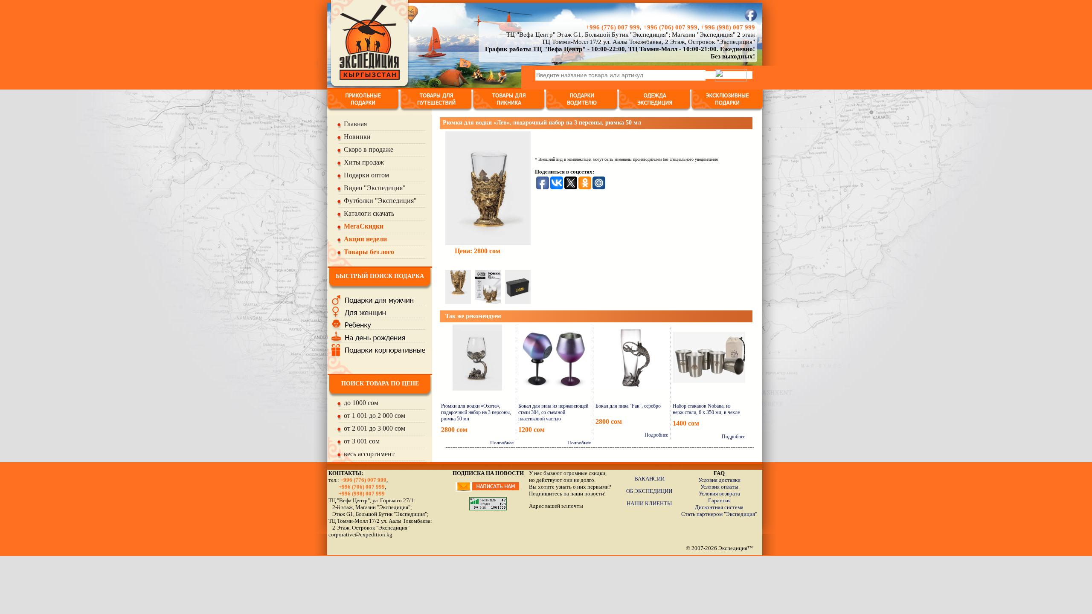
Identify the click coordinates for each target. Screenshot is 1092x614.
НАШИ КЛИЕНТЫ (649, 503)
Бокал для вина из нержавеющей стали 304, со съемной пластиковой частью (553, 412)
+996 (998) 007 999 (728, 27)
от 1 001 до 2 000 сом (374, 415)
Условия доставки (719, 480)
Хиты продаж (364, 162)
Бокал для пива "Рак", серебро (628, 406)
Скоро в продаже (368, 149)
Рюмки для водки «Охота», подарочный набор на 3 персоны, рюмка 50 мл (476, 412)
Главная (355, 123)
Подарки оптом (366, 175)
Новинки (357, 136)
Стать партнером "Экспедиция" (719, 514)
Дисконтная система (719, 507)
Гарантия (719, 500)
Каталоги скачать (369, 213)
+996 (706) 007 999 (670, 27)
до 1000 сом (361, 402)
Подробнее (502, 443)
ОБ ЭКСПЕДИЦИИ (649, 491)
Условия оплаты (719, 487)
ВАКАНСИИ (649, 478)
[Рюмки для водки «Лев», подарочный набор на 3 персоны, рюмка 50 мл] (488, 186)
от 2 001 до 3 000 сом (374, 428)
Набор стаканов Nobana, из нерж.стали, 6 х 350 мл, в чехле (706, 409)
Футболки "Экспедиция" (380, 200)
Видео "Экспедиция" (375, 187)
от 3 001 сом (362, 441)
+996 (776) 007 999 (613, 27)
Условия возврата (719, 493)
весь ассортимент (369, 454)
